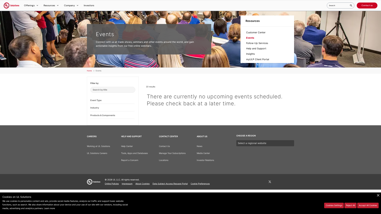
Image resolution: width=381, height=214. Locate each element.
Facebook (278, 181)
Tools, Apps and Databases (134, 153)
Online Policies (112, 183)
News (199, 146)
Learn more (49, 208)
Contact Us (164, 146)
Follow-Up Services (257, 43)
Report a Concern (129, 160)
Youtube (293, 181)
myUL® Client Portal (257, 59)
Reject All (350, 205)
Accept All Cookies (368, 205)
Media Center (203, 153)
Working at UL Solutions (98, 146)
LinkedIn (262, 181)
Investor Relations (205, 160)
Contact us (367, 5)
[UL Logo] (93, 183)
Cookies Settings (334, 205)
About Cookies (142, 183)
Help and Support (256, 48)
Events (250, 37)
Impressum (127, 183)
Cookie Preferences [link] (200, 183)
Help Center (127, 146)
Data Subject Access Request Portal (170, 183)
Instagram (285, 181)
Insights (250, 53)
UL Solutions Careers (97, 153)
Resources (253, 20)
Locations (163, 160)
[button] (31, 5)
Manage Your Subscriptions (172, 153)
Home (89, 71)
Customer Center (256, 32)
